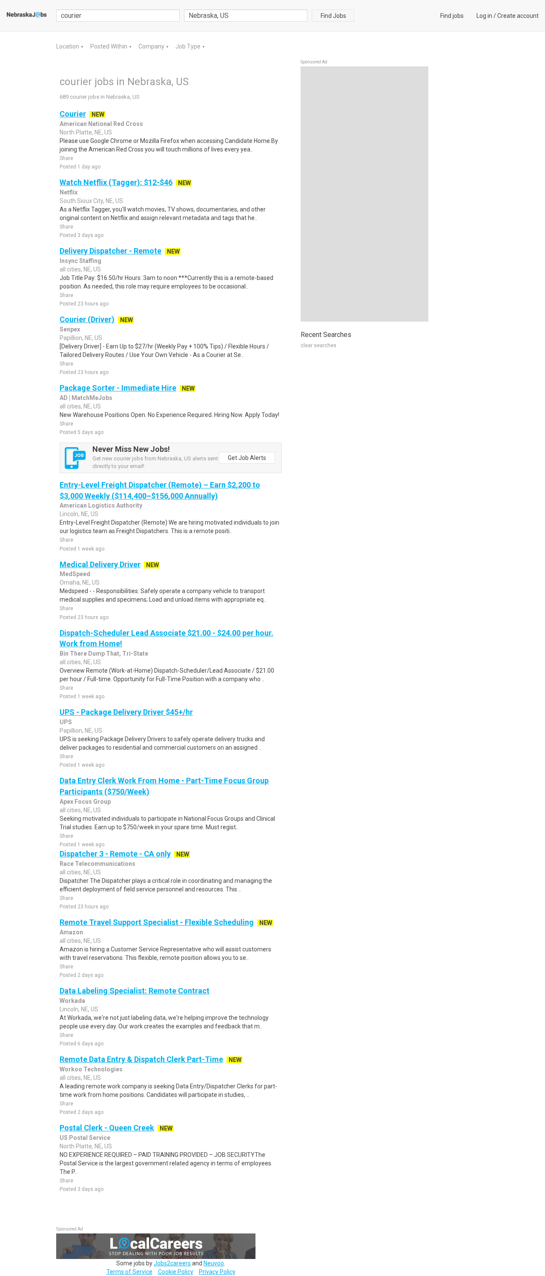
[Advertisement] (364, 194)
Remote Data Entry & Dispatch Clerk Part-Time (141, 1059)
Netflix (68, 192)
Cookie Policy (175, 1271)
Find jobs (452, 15)
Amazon (71, 932)
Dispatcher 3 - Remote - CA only (115, 853)
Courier (73, 113)
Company (152, 46)
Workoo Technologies (91, 1069)
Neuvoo (214, 1263)
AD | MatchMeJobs (86, 397)
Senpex (70, 329)
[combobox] (245, 15)
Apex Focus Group (85, 801)
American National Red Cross (101, 123)
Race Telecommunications (97, 863)
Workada (72, 1000)
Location (68, 46)
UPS (66, 722)
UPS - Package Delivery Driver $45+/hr (126, 712)
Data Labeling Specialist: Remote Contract (134, 990)
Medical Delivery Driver (100, 564)
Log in (484, 15)
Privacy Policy (217, 1271)
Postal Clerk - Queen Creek (107, 1127)
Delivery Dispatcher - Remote (110, 250)
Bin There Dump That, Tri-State (104, 653)
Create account (518, 15)
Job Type (188, 46)
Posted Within (109, 46)
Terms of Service (129, 1271)
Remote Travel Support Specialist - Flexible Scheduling (157, 922)
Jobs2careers (172, 1263)
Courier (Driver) (87, 319)
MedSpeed (75, 574)
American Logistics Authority (101, 505)
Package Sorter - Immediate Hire (118, 387)
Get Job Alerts (247, 457)
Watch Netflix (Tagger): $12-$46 (116, 182)
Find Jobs (333, 15)
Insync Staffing (80, 260)
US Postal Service (85, 1137)
